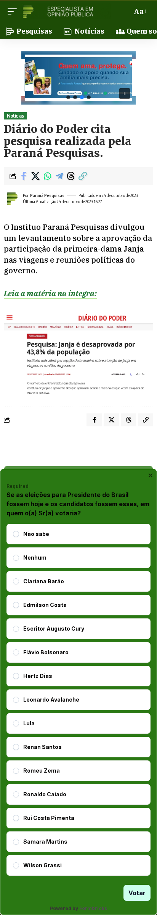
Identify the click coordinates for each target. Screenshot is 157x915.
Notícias (15, 116)
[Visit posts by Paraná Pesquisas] (12, 198)
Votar (137, 893)
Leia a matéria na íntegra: (50, 293)
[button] (14, 11)
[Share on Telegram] (59, 176)
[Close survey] (150, 475)
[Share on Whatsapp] (47, 176)
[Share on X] (35, 176)
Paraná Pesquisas (47, 195)
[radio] (16, 534)
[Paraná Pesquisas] (66, 11)
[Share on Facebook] (23, 176)
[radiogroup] (78, 700)
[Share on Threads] (71, 176)
